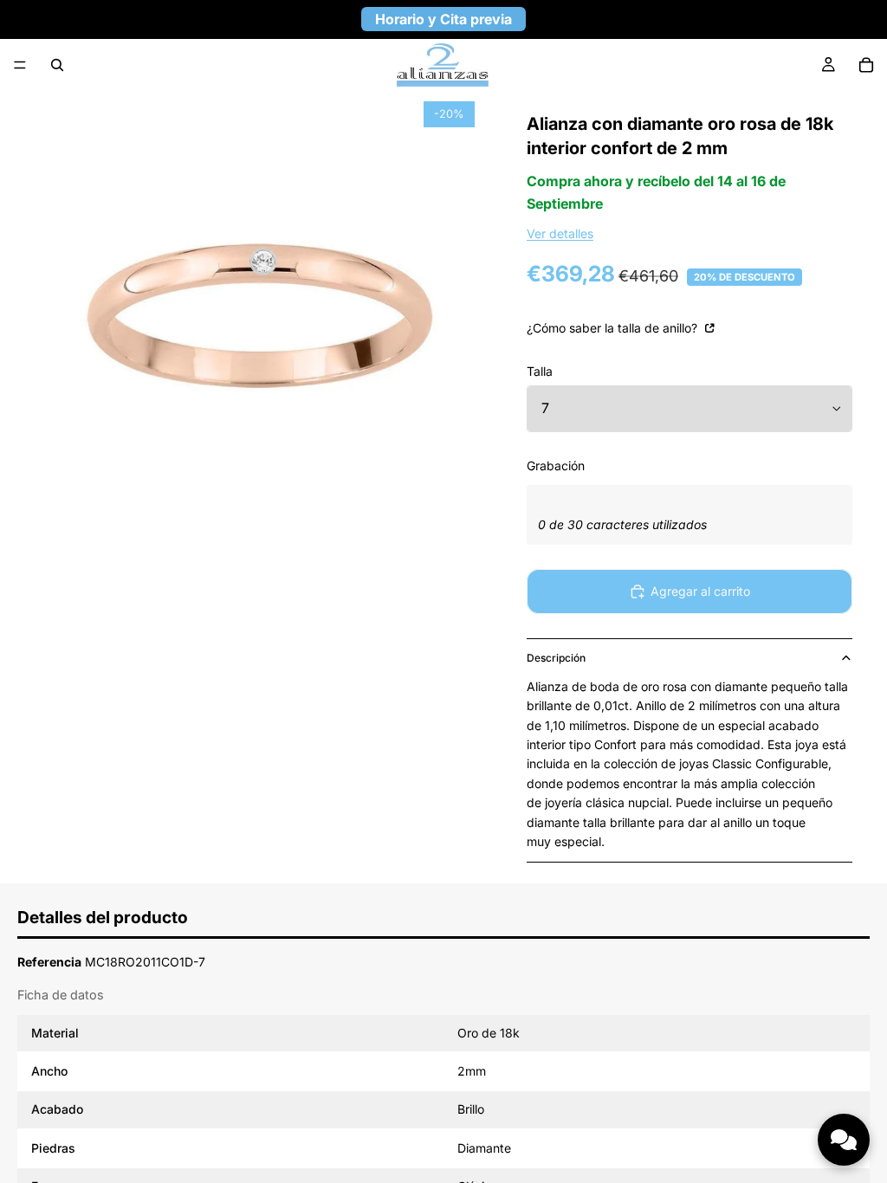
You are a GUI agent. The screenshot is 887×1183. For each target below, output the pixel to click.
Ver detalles (560, 233)
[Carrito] (866, 65)
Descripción (556, 657)
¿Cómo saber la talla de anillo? (614, 327)
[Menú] (20, 65)
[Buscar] (57, 65)
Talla (540, 371)
